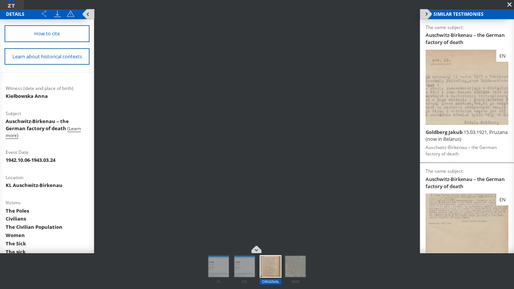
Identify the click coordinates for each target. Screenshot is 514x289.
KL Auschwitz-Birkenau (34, 185)
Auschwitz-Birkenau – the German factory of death (37, 125)
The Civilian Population (34, 227)
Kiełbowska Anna (27, 96)
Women (15, 235)
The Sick (16, 243)
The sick (16, 251)
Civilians (16, 218)
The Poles (17, 210)
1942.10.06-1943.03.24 (30, 160)
